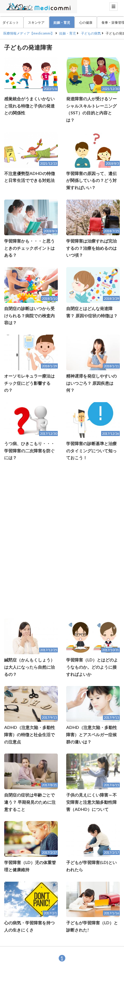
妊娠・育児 (62, 22)
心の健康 (85, 22)
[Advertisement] (62, 540)
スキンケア (36, 22)
